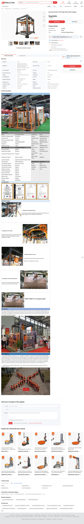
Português (21, 516)
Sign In (50, 50)
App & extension (68, 6)
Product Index (63, 515)
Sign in (81, 3)
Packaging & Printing (8, 8)
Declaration (55, 519)
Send (10, 423)
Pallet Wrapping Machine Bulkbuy (66, 508)
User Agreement (49, 519)
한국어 (52, 516)
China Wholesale (37, 515)
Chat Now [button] (75, 21)
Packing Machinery (16, 8)
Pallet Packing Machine (22, 508)
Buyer (54, 6)
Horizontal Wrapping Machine (8, 499)
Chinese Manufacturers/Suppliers (27, 515)
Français (26, 516)
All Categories (5, 6)
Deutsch (39, 516)
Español (17, 516)
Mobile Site (68, 515)
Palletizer (3, 485)
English (13, 516)
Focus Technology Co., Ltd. (33, 519)
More (2, 510)
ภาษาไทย (62, 516)
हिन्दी (58, 516)
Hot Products (12, 515)
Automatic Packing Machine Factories (22, 505)
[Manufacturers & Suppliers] (8, 2)
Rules (82, 6)
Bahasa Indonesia (76, 516)
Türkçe (66, 516)
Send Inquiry (57, 21)
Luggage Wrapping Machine (67, 485)
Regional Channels (56, 515)
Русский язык (31, 516)
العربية (49, 516)
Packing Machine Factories (7, 505)
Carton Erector (45, 488)
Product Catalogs (18, 483)
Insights (73, 515)
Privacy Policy (60, 519)
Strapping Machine (25, 485)
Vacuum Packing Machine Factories (54, 505)
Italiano (36, 516)
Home (2, 8)
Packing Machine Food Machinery (8, 508)
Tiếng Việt (70, 516)
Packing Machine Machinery (68, 505)
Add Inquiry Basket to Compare (24, 48)
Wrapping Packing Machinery (51, 508)
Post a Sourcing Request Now (35, 423)
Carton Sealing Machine (26, 488)
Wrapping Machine (24, 8)
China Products (18, 515)
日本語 (55, 516)
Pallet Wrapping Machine (21, 499)
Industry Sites (50, 515)
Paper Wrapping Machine (33, 499)
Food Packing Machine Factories (38, 505)
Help (61, 6)
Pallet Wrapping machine (46, 485)
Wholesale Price (43, 515)
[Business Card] (81, 61)
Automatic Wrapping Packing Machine (36, 508)
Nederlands (44, 516)
